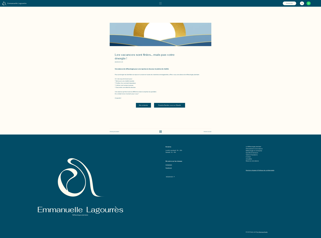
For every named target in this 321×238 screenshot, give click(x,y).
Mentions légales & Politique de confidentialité (260, 170)
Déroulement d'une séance (254, 148)
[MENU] (160, 3)
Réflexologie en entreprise (254, 151)
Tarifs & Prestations (252, 155)
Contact (248, 157)
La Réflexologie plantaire (253, 146)
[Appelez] (302, 3)
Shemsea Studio (263, 232)
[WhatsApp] (309, 3)
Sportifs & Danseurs (252, 153)
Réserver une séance (252, 161)
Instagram (169, 165)
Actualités (249, 159)
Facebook (169, 168)
